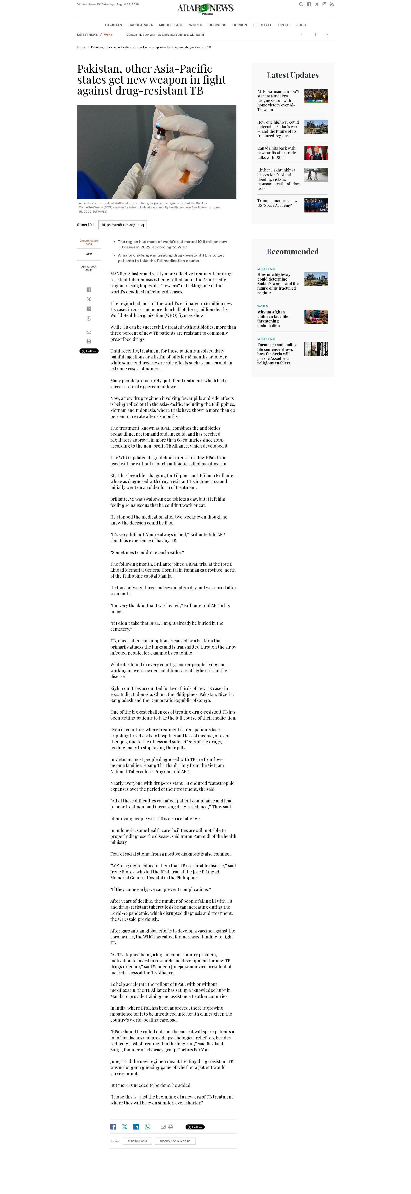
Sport (284, 25)
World (195, 25)
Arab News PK (91, 4)
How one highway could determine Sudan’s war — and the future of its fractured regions (278, 129)
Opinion (239, 25)
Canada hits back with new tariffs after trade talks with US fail (166, 34)
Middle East (171, 25)
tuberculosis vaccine (175, 1141)
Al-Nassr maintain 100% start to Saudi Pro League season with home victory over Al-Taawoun (278, 100)
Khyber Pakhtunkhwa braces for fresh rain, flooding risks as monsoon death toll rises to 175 (278, 179)
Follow (90, 351)
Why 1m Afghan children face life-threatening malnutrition (273, 318)
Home (81, 47)
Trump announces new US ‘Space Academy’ (277, 203)
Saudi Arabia (140, 25)
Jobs (301, 25)
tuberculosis (137, 1141)
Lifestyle (262, 25)
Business (217, 25)
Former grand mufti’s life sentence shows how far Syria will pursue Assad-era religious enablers (276, 353)
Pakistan (113, 25)
